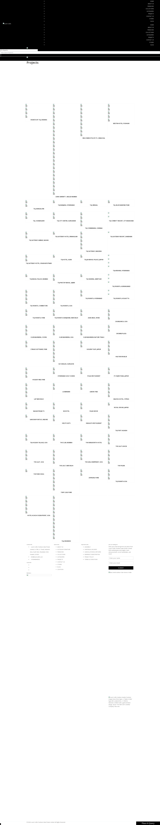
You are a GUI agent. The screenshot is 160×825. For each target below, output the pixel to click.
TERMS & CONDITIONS (91, 559)
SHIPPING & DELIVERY (91, 549)
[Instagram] (30, 567)
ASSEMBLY (88, 547)
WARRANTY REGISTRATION (92, 554)
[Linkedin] (30, 570)
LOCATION (60, 569)
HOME (152, 1)
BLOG (152, 21)
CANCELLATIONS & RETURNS (93, 552)
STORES (151, 18)
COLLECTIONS (150, 8)
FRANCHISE (150, 6)
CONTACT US (150, 16)
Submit (121, 568)
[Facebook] (30, 565)
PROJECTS (151, 13)
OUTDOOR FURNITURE (63, 549)
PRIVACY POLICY (89, 557)
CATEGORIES (150, 11)
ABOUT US (151, 3)
